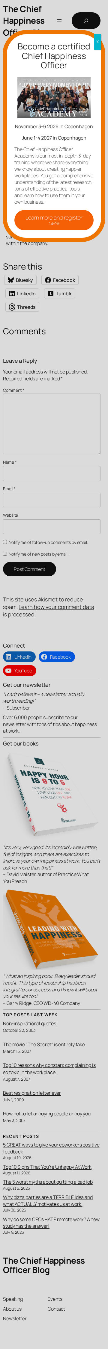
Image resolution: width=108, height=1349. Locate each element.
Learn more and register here (54, 220)
